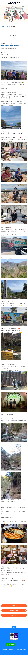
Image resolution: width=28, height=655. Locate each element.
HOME (2, 26)
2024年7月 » (14, 615)
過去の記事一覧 (14, 610)
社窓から (8, 26)
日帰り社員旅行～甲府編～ (11, 45)
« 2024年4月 (14, 605)
